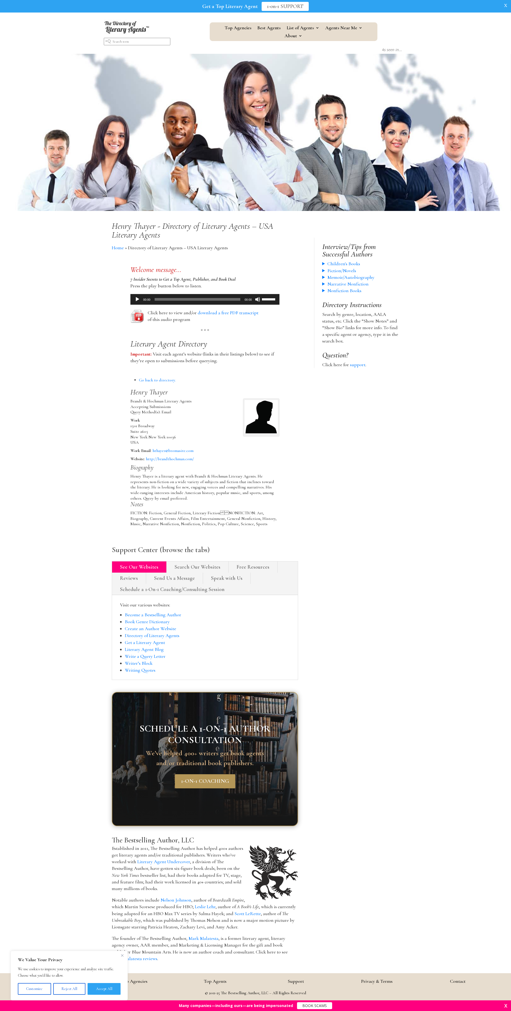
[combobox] (137, 41)
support (357, 365)
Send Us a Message (174, 578)
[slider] (269, 299)
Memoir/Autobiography (350, 277)
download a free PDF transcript (228, 313)
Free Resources (253, 567)
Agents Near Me (341, 28)
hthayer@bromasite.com (173, 450)
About (291, 36)
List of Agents (300, 28)
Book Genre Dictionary (147, 622)
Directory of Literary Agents (152, 635)
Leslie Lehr (205, 907)
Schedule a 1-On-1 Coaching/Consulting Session (172, 589)
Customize (34, 988)
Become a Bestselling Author (153, 615)
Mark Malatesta (203, 938)
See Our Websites (139, 567)
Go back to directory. (157, 380)
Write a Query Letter (145, 656)
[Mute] (257, 299)
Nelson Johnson (175, 900)
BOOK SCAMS (314, 1005)
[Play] (137, 299)
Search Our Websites (197, 567)
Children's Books (343, 264)
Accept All (104, 988)
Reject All (69, 988)
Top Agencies (238, 28)
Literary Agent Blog (144, 649)
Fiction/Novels (341, 271)
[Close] (122, 955)
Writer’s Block (139, 663)
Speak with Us (226, 578)
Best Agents (269, 28)
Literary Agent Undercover (163, 862)
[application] (204, 299)
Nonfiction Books (344, 290)
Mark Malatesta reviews (134, 958)
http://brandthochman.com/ (170, 459)
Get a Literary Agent (145, 642)
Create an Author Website (150, 628)
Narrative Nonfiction (348, 284)
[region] (69, 975)
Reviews (129, 578)
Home (118, 248)
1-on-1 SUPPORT (285, 6)
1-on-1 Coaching (205, 781)
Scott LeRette (247, 913)
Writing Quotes (140, 670)
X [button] (505, 5)
